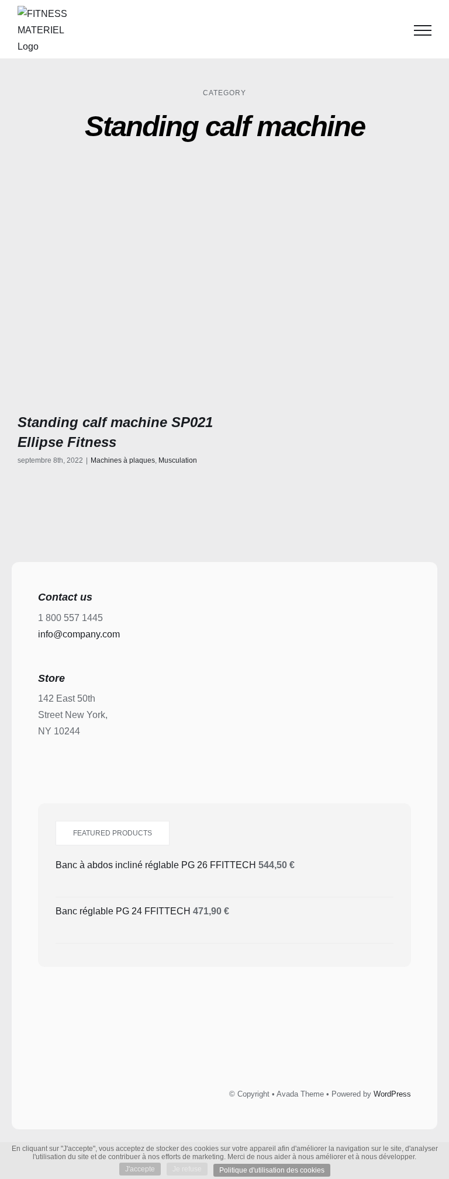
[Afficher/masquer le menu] (423, 30)
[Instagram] (238, 1050)
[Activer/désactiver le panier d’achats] (393, 30)
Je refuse (187, 1169)
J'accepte (140, 1169)
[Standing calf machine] (117, 296)
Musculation (177, 460)
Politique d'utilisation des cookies (271, 1170)
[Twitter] (212, 1050)
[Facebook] (185, 1050)
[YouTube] (264, 1050)
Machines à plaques (123, 460)
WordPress (392, 1094)
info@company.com (79, 634)
